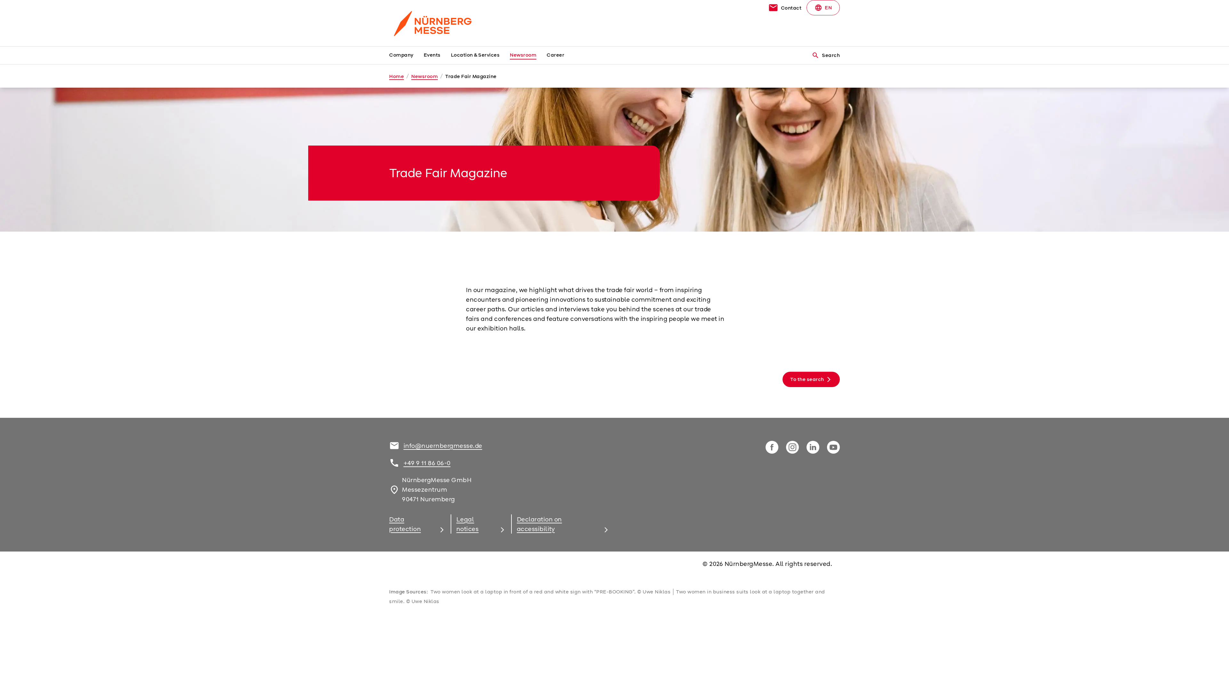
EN (823, 8)
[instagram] (792, 447)
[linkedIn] (813, 447)
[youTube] (833, 447)
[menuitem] (406, 55)
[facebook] (772, 447)
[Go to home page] (441, 23)
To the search (807, 379)
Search (826, 55)
